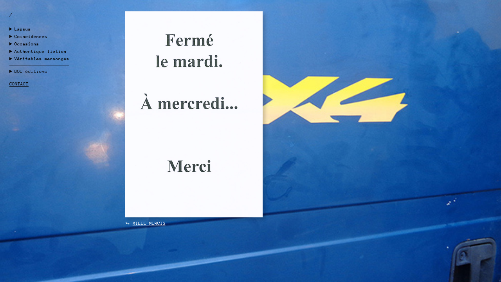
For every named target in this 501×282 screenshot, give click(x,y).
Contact (19, 84)
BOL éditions (30, 71)
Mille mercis (149, 223)
